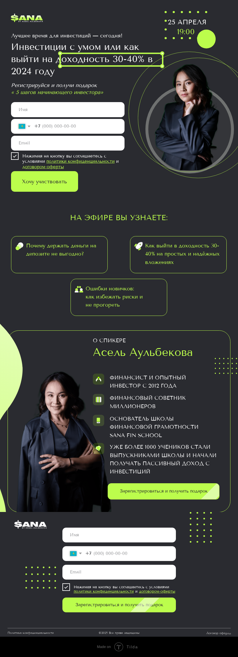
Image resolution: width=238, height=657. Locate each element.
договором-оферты (43, 166)
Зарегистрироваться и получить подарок (119, 604)
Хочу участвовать (44, 181)
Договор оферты (218, 633)
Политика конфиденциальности (31, 633)
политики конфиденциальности (80, 161)
